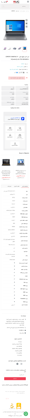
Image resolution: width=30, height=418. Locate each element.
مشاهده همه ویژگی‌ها (15, 108)
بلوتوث (26, 276)
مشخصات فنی (25, 186)
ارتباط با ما (23, 316)
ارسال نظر (9, 186)
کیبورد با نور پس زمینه (23, 263)
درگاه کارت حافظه (24, 269)
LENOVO (13, 11)
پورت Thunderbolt (23, 298)
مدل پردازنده (25, 201)
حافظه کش (25, 207)
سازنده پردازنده (24, 197)
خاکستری (21, 72)
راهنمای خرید (19, 346)
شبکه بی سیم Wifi (24, 272)
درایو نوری (25, 251)
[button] (6, 399)
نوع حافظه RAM (24, 217)
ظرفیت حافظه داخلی (23, 220)
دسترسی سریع (18, 339)
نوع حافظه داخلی (24, 223)
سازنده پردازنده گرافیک (23, 226)
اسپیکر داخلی (24, 259)
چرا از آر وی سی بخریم (17, 344)
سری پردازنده (25, 204)
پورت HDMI (25, 285)
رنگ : (27, 72)
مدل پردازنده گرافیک (23, 230)
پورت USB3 (25, 292)
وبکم (26, 255)
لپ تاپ (17, 11)
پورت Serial (25, 301)
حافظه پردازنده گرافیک (23, 233)
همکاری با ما (19, 353)
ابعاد (26, 191)
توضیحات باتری (24, 304)
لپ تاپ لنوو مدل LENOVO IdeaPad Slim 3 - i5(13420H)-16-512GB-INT (23, 172)
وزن (26, 194)
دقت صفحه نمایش (24, 245)
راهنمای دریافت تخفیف (17, 348)
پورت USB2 (25, 295)
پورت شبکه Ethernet (23, 279)
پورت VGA (25, 282)
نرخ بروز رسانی (24, 248)
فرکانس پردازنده (24, 210)
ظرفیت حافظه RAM (23, 214)
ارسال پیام (22, 333)
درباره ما (20, 341)
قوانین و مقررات (18, 350)
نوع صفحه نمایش (24, 240)
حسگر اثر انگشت (24, 266)
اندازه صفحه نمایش (23, 236)
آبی (15, 72)
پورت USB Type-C (23, 289)
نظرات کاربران (16, 186)
